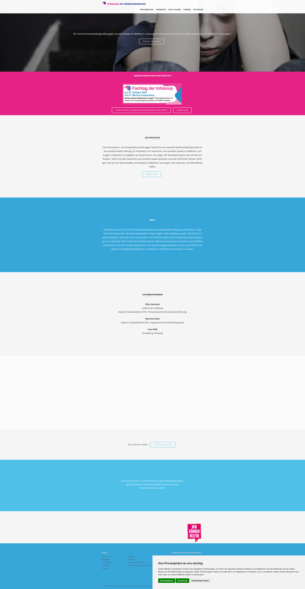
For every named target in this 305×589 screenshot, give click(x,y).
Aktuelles (198, 9)
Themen (187, 9)
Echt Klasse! (174, 9)
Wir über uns (146, 9)
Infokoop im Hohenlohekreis (116, 586)
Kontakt (131, 556)
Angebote (161, 9)
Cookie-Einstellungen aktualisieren (142, 565)
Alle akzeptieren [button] (166, 581)
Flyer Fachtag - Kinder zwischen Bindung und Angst (141, 110)
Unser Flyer (152, 174)
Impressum (132, 559)
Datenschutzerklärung (137, 562)
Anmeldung (182, 110)
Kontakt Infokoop (152, 41)
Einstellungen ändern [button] (200, 581)
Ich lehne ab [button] (182, 581)
